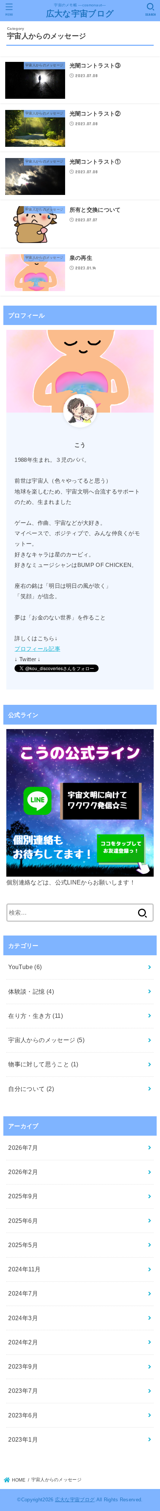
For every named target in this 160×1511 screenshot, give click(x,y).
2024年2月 (23, 1342)
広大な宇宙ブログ (80, 13)
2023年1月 (23, 1439)
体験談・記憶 (31, 991)
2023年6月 (23, 1415)
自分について (31, 1088)
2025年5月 (23, 1245)
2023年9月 (23, 1366)
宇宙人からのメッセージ (46, 1040)
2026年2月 (23, 1171)
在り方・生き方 (35, 1015)
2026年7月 (23, 1147)
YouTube (25, 966)
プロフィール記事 (37, 649)
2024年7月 (23, 1293)
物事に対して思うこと (43, 1064)
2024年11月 (24, 1269)
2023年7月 (23, 1390)
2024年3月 (23, 1318)
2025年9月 (23, 1196)
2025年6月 (23, 1220)
